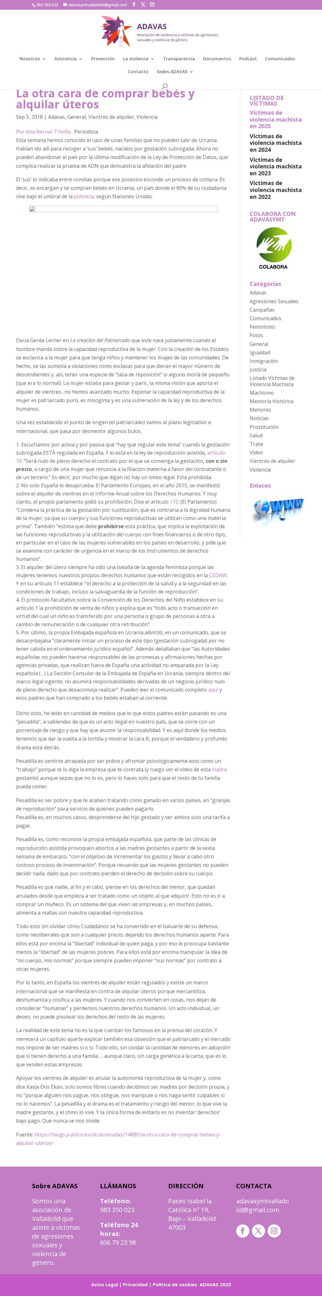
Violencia (147, 116)
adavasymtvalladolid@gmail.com (262, 1205)
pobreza (84, 196)
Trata (256, 443)
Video (256, 452)
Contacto (138, 71)
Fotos (256, 335)
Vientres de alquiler (111, 116)
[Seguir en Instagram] (274, 1231)
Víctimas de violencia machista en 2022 (276, 189)
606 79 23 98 (118, 1242)
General (76, 116)
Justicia (258, 369)
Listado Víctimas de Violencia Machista (272, 381)
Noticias (259, 418)
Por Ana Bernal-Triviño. (45, 131)
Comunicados (280, 59)
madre (219, 769)
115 (174, 501)
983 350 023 (117, 1210)
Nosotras (29, 59)
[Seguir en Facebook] (242, 1231)
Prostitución (264, 427)
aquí (213, 689)
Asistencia (65, 59)
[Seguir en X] (258, 1231)
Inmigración (264, 361)
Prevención (103, 59)
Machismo (262, 392)
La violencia (135, 59)
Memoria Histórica (271, 401)
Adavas (56, 116)
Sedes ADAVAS (172, 71)
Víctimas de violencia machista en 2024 (276, 142)
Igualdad (260, 352)
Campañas (262, 309)
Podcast (248, 59)
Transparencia (179, 59)
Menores (260, 409)
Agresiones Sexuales (274, 301)
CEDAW (218, 575)
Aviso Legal (104, 1284)
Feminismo (262, 326)
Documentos (217, 59)
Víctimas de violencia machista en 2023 (276, 166)
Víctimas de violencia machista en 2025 (276, 119)
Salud (256, 435)
